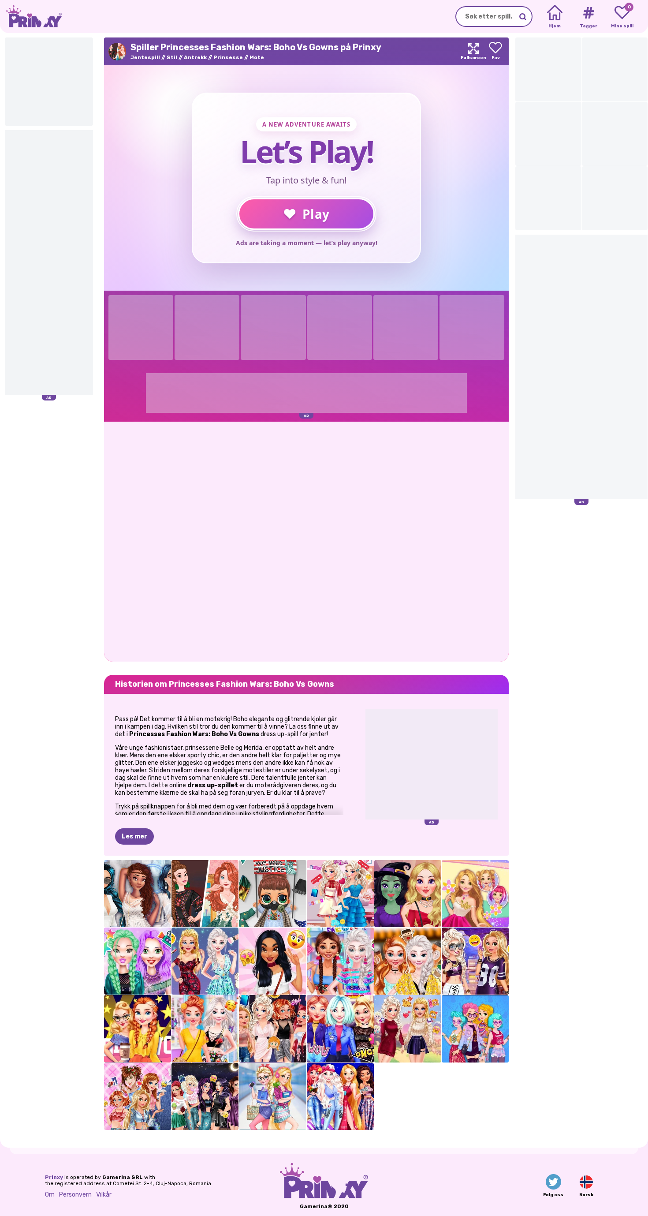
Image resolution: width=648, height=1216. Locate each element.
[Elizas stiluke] (340, 893)
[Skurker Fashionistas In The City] (204, 1096)
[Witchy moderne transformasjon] (407, 893)
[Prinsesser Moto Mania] (340, 1028)
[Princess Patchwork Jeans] (137, 1096)
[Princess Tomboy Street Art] (475, 961)
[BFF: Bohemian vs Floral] (204, 1028)
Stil (172, 57)
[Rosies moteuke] (475, 893)
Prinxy (54, 1177)
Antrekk (195, 57)
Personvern (75, 1194)
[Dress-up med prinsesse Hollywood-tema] (137, 1028)
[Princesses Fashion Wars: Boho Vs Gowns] (204, 893)
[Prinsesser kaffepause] (407, 961)
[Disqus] (306, 540)
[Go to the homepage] (31, 16)
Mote (257, 57)
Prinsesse (228, 57)
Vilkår (104, 1194)
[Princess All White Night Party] (137, 893)
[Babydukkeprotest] (272, 893)
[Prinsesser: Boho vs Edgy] (475, 1028)
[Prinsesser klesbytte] (272, 1028)
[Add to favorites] (495, 51)
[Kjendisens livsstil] (137, 961)
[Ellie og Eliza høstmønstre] (407, 1028)
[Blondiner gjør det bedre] (204, 961)
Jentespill (145, 57)
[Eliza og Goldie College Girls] (272, 1096)
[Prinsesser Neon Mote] (340, 961)
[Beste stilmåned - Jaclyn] (272, 961)
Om (50, 1194)
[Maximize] (473, 51)
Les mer (134, 836)
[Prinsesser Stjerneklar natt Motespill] (340, 1096)
